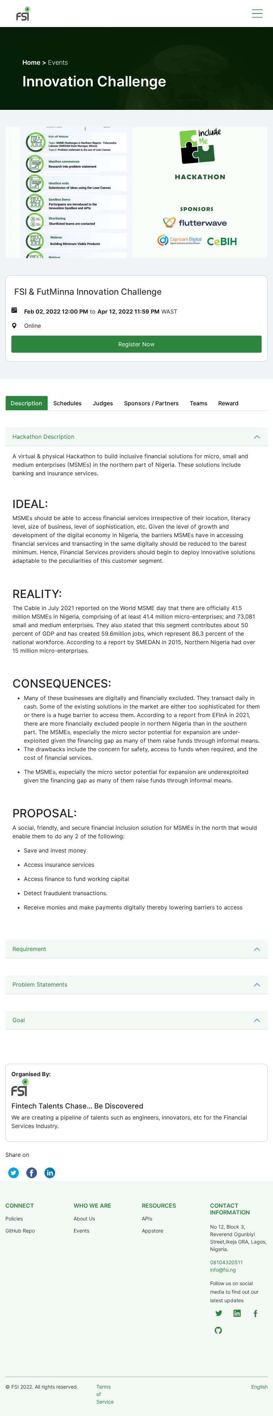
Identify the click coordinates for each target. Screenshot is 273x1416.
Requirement (29, 948)
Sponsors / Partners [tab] (151, 403)
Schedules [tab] (67, 403)
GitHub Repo (20, 1230)
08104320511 (226, 1262)
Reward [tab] (228, 403)
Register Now (136, 344)
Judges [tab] (103, 403)
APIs (147, 1218)
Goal (18, 1020)
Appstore (152, 1230)
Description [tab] (26, 403)
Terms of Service (105, 1394)
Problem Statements (39, 984)
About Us (84, 1218)
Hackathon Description (43, 436)
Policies (14, 1218)
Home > (34, 62)
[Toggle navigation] (257, 13)
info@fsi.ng (223, 1270)
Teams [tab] (199, 403)
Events (81, 1230)
